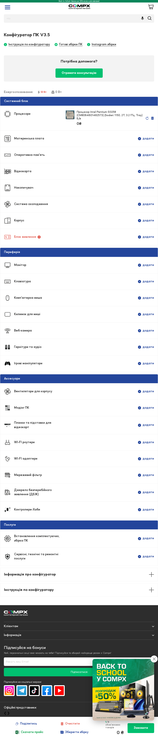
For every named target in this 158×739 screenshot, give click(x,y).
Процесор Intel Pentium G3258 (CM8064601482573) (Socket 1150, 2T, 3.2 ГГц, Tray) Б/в (109, 115)
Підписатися (79, 672)
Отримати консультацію (79, 73)
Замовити (141, 728)
